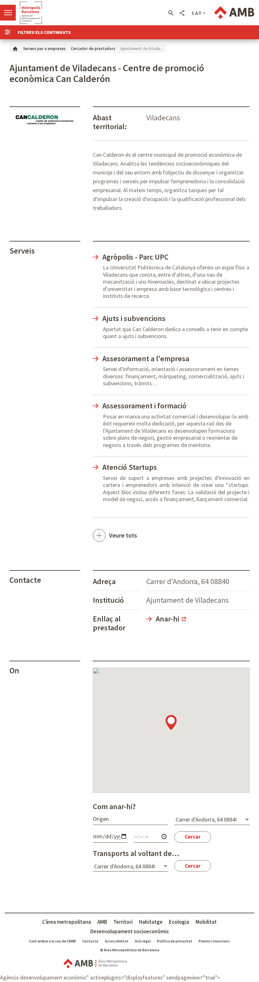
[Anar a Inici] (15, 48)
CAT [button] (197, 13)
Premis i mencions (214, 941)
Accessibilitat (117, 941)
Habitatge (151, 921)
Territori (123, 921)
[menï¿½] (8, 13)
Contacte (90, 941)
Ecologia (179, 921)
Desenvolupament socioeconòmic (129, 931)
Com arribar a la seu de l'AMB (52, 941)
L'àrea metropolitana (66, 921)
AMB (102, 921)
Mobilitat (206, 921)
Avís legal (143, 941)
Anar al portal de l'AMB (234, 12)
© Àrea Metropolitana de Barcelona (129, 949)
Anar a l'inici (31, 13)
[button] (170, 13)
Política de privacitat (174, 941)
